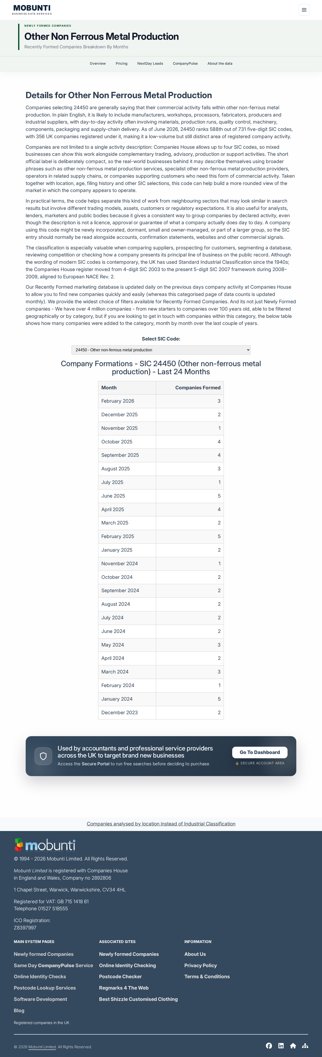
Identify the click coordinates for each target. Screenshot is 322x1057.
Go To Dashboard (260, 752)
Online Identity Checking (127, 965)
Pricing (122, 63)
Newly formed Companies (44, 954)
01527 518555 (53, 908)
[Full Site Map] (305, 1047)
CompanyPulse (185, 63)
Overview (98, 63)
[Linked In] (281, 1047)
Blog (19, 1010)
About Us (195, 954)
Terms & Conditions (207, 976)
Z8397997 (25, 927)
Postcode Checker (120, 976)
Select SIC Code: (161, 339)
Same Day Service (53, 965)
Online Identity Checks (40, 976)
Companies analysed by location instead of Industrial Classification (161, 823)
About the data (220, 63)
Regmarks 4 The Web (124, 988)
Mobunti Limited (42, 1047)
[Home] (269, 1047)
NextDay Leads (150, 63)
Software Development (40, 999)
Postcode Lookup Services (45, 988)
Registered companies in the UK (41, 1023)
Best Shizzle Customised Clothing (138, 999)
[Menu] (304, 10)
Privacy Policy (200, 965)
